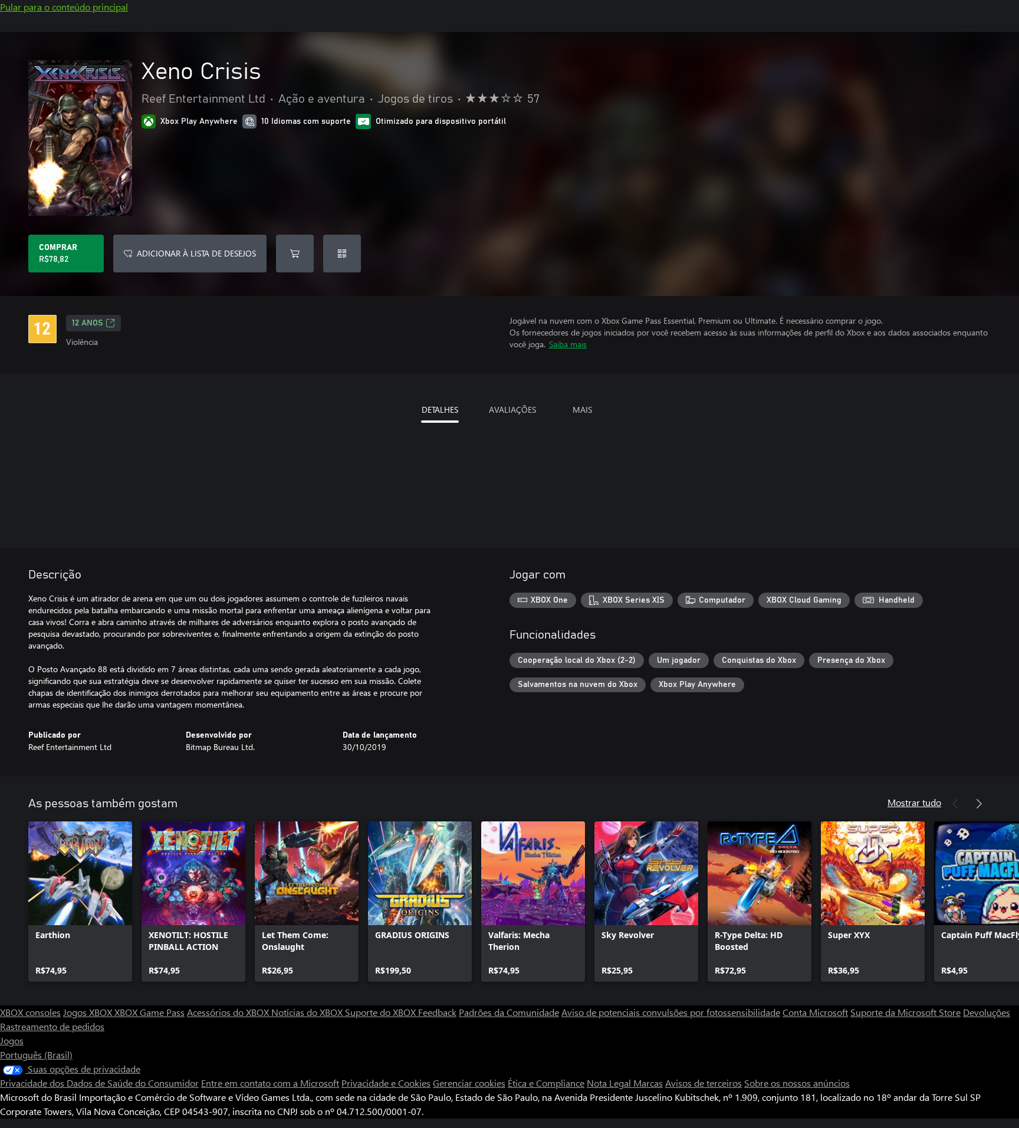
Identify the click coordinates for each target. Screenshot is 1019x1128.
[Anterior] (955, 803)
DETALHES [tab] (440, 409)
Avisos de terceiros (703, 1083)
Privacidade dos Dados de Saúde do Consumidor (99, 1083)
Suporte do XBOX (381, 1012)
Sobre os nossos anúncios (797, 1083)
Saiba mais (568, 344)
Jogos (12, 1040)
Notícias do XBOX (308, 1012)
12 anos (87, 323)
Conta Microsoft (815, 1012)
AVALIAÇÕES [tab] (512, 409)
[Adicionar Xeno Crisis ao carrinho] (295, 253)
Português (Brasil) (36, 1054)
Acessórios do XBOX (229, 1012)
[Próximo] (979, 803)
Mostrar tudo (914, 802)
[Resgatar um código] (342, 253)
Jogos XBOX (88, 1012)
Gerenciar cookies (469, 1083)
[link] (80, 901)
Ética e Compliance (546, 1083)
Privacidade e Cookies (385, 1083)
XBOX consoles (30, 1012)
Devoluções (986, 1012)
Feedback (437, 1012)
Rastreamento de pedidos (52, 1026)
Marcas (648, 1083)
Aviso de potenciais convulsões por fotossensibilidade (670, 1012)
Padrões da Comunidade (509, 1012)
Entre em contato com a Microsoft (270, 1083)
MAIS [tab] (582, 409)
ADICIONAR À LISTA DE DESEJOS (196, 253)
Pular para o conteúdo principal (64, 7)
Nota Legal (610, 1083)
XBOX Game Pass (149, 1012)
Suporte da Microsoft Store (905, 1012)
